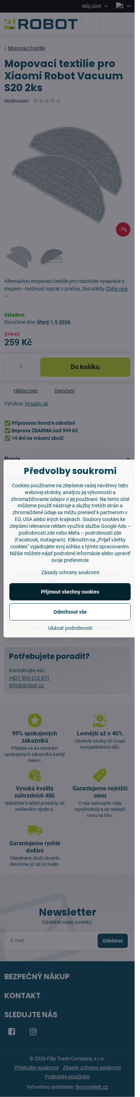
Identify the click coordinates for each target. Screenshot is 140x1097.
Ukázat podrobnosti (70, 628)
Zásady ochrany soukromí (70, 572)
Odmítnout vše (70, 612)
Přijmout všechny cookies (70, 592)
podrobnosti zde (103, 533)
